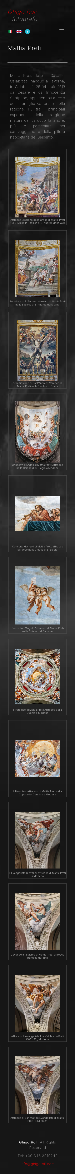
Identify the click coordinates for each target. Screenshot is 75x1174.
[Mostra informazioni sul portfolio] (27, 31)
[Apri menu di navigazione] (62, 31)
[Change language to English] (19, 31)
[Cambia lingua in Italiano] (10, 31)
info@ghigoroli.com (37, 1164)
